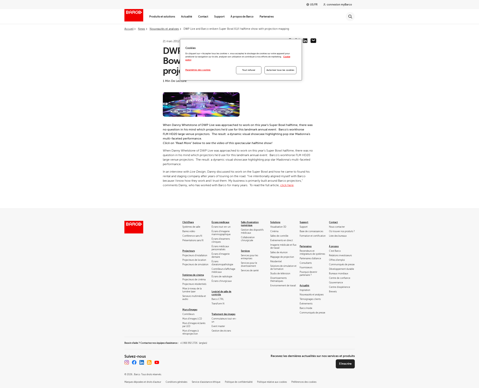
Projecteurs (188, 251)
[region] (241, 60)
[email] (313, 40)
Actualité (186, 16)
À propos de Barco (242, 16)
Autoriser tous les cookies (280, 70)
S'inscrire (345, 363)
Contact (203, 16)
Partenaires (267, 16)
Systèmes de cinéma (193, 275)
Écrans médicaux (220, 222)
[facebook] (134, 362)
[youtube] (157, 362)
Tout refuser (248, 70)
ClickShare (188, 222)
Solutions (275, 222)
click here (287, 185)
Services (245, 251)
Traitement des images (223, 314)
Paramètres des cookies (198, 70)
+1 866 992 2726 (193, 343)
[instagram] (126, 362)
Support (219, 16)
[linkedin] (305, 40)
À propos (334, 246)
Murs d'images (189, 309)
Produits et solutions (162, 16)
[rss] (149, 362)
